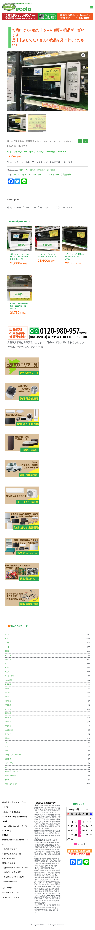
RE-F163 (32, 174)
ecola (23, 9)
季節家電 (8, 717)
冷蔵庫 (7, 688)
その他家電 (9, 730)
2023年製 (22, 174)
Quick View (20, 248)
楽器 (6, 750)
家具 (6, 638)
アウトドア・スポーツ (13, 755)
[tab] (13, 199)
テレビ (7, 697)
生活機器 (8, 713)
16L (14, 174)
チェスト (8, 672)
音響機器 (8, 705)
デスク (7, 663)
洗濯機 (7, 692)
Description (13, 199)
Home (10, 141)
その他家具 (9, 680)
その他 (7, 780)
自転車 (7, 738)
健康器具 (8, 759)
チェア (7, 668)
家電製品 (8, 684)
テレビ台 (8, 659)
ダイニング (9, 655)
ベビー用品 (9, 763)
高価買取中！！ (70, 174)
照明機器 (8, 726)
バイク (7, 742)
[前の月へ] (83, 809)
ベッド (7, 647)
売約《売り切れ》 (11, 784)
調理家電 (8, 721)
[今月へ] (87, 809)
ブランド (8, 734)
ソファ (7, 643)
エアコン (8, 709)
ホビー (7, 767)
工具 (6, 746)
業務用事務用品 (10, 775)
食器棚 (7, 651)
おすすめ (8, 634)
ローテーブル (9, 676)
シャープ (57, 174)
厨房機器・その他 (11, 771)
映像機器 (8, 701)
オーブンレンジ (44, 174)
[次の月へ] (91, 809)
